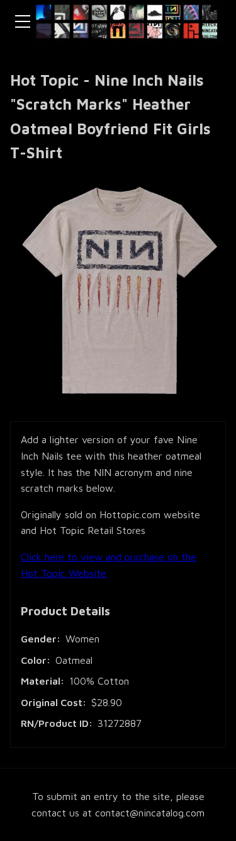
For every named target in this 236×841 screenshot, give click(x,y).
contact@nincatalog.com (150, 812)
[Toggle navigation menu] (22, 21)
